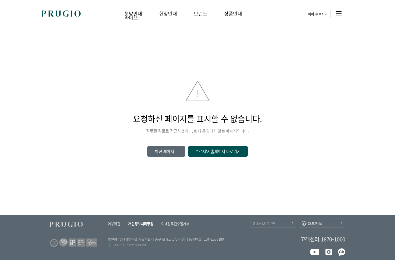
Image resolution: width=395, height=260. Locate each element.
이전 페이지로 (166, 151)
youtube (314, 252)
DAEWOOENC (322, 223)
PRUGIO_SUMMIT (273, 223)
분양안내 (133, 14)
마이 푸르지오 (318, 13)
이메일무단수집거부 (175, 223)
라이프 (131, 18)
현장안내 (168, 14)
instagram (327, 252)
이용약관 (114, 223)
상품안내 (233, 14)
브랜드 (200, 14)
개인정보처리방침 (140, 223)
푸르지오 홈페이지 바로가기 (218, 151)
